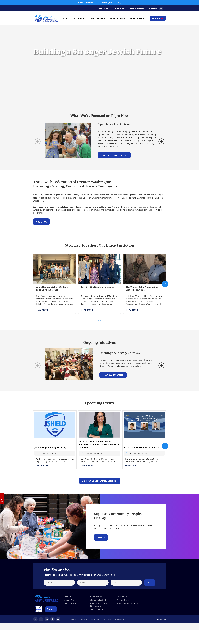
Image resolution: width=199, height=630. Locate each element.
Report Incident (136, 8)
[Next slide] (161, 141)
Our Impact (79, 18)
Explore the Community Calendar (99, 480)
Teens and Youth (113, 374)
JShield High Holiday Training (50, 447)
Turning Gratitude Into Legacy (92, 255)
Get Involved (97, 18)
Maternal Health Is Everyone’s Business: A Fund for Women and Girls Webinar (99, 444)
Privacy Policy (123, 600)
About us (41, 221)
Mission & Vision (71, 600)
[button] (34, 284)
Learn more (42, 465)
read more (42, 309)
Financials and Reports (127, 603)
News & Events (117, 18)
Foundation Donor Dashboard (98, 604)
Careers (67, 596)
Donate (156, 18)
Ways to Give (136, 18)
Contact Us (122, 596)
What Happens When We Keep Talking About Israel (53, 257)
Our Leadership (71, 603)
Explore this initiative (114, 155)
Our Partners (96, 596)
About (65, 18)
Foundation (118, 8)
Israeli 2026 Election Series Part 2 (141, 447)
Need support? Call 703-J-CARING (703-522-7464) (99, 2)
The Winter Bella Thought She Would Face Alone (142, 257)
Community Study (98, 600)
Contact (153, 8)
